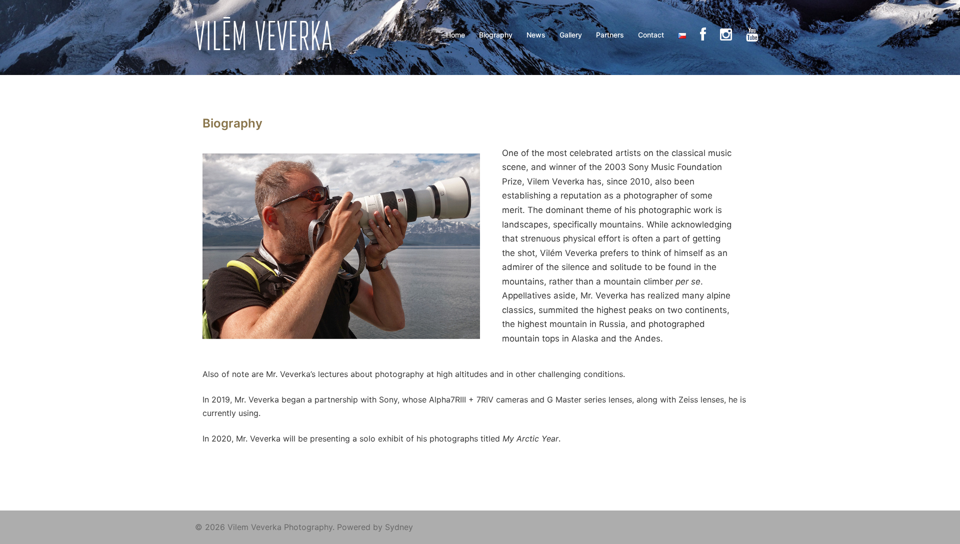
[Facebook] (703, 35)
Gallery (571, 34)
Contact (651, 34)
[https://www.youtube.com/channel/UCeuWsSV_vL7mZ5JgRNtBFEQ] (752, 35)
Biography (495, 34)
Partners (610, 34)
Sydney (399, 527)
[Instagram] (726, 35)
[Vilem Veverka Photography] (266, 34)
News (536, 34)
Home (455, 34)
